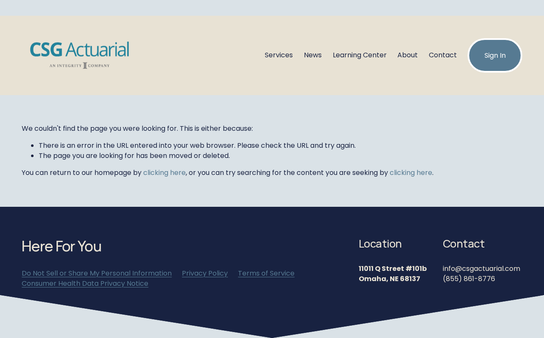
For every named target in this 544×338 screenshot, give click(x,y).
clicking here (164, 172)
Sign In (495, 55)
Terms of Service (266, 273)
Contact (443, 55)
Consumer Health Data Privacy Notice (85, 283)
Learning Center (360, 55)
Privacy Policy (205, 273)
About (407, 55)
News (313, 55)
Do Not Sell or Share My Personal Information (97, 273)
